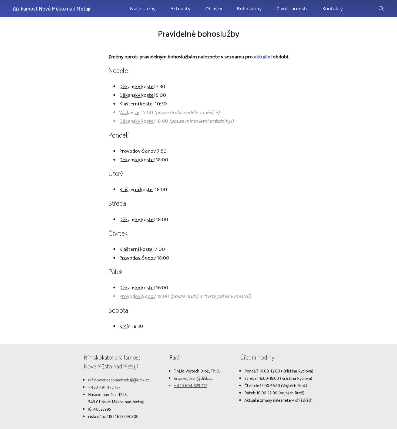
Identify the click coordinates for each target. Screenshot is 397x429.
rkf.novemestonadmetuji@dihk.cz (118, 380)
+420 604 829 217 (190, 386)
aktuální (263, 56)
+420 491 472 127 (104, 387)
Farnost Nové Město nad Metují (54, 9)
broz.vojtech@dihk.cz (193, 378)
